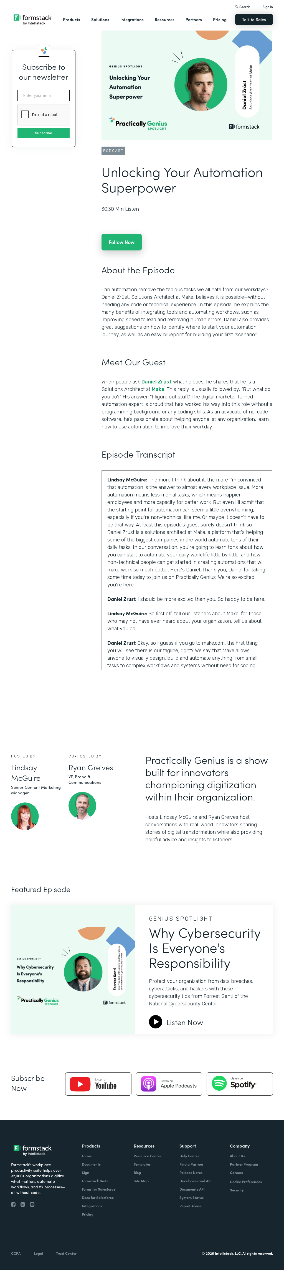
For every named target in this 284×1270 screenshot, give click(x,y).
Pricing (220, 19)
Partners (194, 19)
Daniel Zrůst (156, 382)
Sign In (268, 6)
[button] (71, 19)
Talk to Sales (254, 19)
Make (158, 389)
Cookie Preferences (246, 1181)
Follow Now (122, 242)
